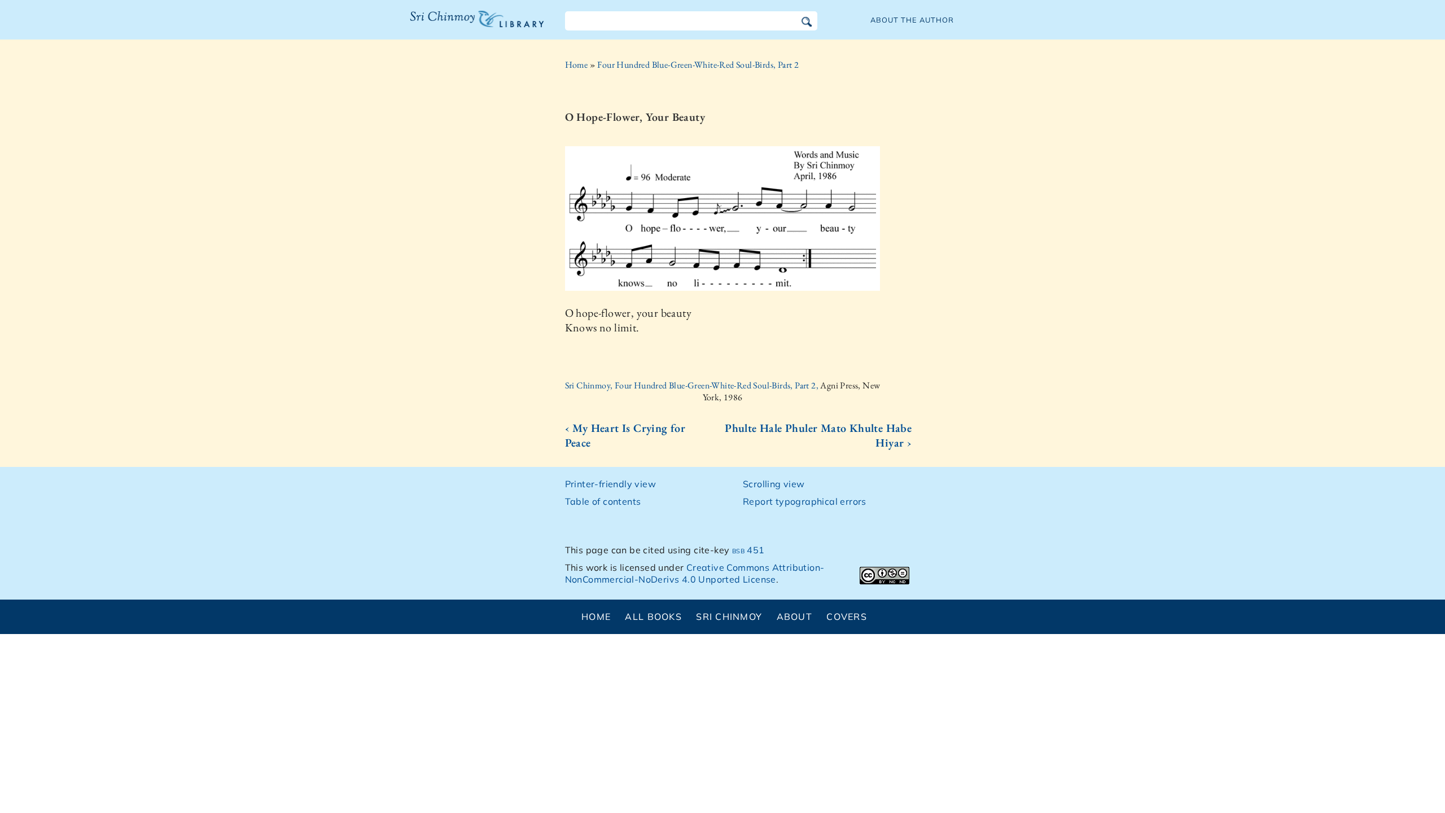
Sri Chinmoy (729, 616)
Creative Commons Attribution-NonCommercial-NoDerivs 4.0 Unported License (695, 573)
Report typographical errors (804, 501)
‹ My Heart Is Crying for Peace (625, 435)
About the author (912, 19)
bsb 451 (748, 550)
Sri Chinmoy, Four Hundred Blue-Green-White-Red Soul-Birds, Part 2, (693, 385)
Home (576, 65)
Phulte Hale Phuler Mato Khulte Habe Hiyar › (818, 435)
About (794, 616)
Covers (846, 616)
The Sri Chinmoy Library (454, 26)
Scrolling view (774, 483)
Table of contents (603, 501)
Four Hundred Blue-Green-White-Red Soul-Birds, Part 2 (698, 65)
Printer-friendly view (610, 483)
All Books (653, 616)
